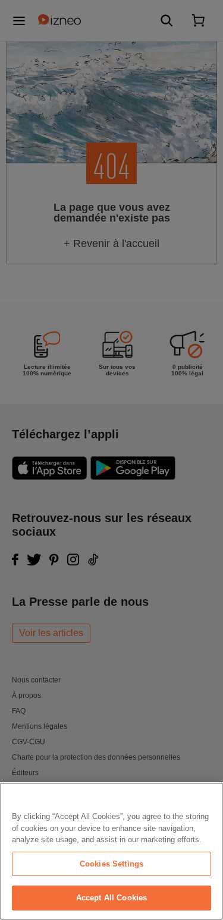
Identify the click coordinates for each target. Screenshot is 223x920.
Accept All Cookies (111, 897)
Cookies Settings (111, 863)
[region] (111, 851)
